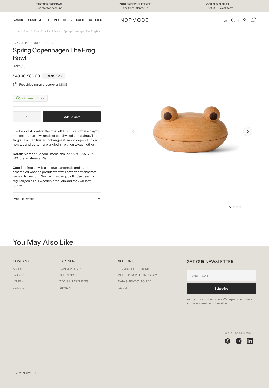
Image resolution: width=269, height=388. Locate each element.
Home (16, 31)
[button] (233, 20)
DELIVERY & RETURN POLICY (137, 275)
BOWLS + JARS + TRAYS (46, 31)
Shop (26, 31)
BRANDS (18, 275)
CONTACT (19, 287)
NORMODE (30, 373)
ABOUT (17, 269)
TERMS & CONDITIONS (133, 269)
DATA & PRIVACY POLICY (134, 281)
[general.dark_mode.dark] (225, 20)
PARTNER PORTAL (71, 269)
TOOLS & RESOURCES (73, 281)
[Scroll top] (264, 383)
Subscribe (221, 288)
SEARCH (65, 287)
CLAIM (122, 287)
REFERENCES (68, 275)
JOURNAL (19, 281)
